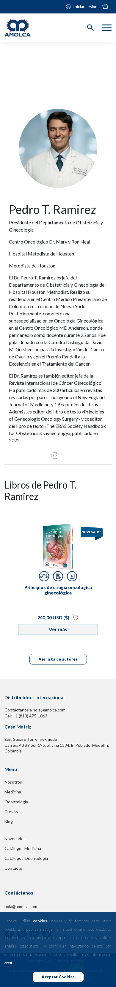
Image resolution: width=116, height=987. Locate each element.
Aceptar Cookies (58, 976)
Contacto (13, 868)
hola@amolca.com (20, 906)
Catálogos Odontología (26, 858)
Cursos (11, 811)
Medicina (12, 791)
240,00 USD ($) (53, 617)
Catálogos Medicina (22, 848)
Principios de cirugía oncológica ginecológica (58, 590)
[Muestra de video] (72, 576)
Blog (8, 821)
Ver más (58, 629)
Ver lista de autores (58, 659)
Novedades (15, 838)
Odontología (16, 801)
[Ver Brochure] (58, 576)
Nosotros (13, 781)
